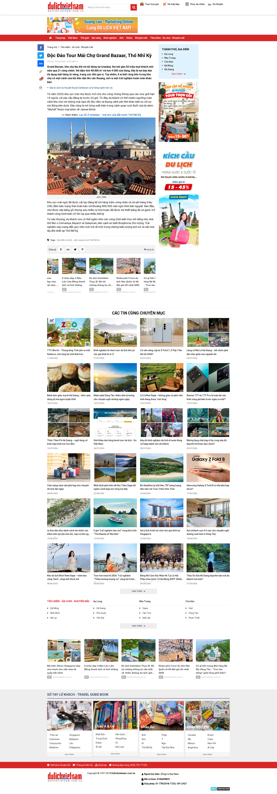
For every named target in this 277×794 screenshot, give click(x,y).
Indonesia (54, 739)
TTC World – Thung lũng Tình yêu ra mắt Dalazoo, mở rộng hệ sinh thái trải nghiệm (68, 354)
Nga (164, 743)
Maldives (54, 747)
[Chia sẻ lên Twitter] (41, 55)
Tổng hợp (60, 38)
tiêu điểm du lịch (64, 240)
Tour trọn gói (152, 4)
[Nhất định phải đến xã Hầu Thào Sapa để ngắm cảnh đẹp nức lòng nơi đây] (115, 467)
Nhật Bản (100, 734)
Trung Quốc (101, 738)
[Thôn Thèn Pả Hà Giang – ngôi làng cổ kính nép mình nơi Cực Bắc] (68, 422)
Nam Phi (212, 743)
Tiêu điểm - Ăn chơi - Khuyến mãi (76, 47)
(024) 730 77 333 (138, 765)
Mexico (191, 743)
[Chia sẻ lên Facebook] (41, 47)
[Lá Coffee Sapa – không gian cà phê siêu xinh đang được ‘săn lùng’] (161, 377)
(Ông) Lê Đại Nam (170, 774)
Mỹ (189, 739)
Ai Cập (211, 747)
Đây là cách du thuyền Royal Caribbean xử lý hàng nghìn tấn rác (81, 87)
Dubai (98, 742)
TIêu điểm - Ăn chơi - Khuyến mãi (167, 38)
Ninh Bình (55, 613)
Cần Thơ (147, 613)
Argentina (193, 747)
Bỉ (143, 743)
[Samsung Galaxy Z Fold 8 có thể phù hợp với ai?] (208, 467)
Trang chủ (52, 47)
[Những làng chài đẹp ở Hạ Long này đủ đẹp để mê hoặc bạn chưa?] (208, 422)
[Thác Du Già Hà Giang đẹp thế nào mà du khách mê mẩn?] (208, 557)
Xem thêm (69, 754)
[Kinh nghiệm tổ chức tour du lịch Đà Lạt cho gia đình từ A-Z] (115, 332)
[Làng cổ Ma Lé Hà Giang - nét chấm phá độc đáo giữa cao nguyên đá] (208, 332)
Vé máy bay (173, 4)
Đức (144, 739)
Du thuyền (218, 4)
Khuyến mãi (141, 38)
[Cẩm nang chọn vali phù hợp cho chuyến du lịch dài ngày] (68, 467)
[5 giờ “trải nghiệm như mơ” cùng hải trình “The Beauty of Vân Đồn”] (115, 512)
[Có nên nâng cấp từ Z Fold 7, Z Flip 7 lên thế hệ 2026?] (161, 332)
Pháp (164, 735)
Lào (71, 743)
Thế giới (84, 38)
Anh (144, 735)
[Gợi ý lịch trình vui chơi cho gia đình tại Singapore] (161, 512)
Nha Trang (170, 58)
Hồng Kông (120, 738)
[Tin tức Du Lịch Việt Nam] (64, 776)
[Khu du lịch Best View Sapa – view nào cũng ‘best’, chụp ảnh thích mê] (68, 557)
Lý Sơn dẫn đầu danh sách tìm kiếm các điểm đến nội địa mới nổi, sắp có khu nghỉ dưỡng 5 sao (68, 534)
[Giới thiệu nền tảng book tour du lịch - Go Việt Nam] (115, 422)
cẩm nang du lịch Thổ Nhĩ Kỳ (87, 240)
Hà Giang (169, 69)
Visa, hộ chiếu (197, 4)
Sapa (145, 608)
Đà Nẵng (168, 65)
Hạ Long (168, 54)
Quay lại (150, 249)
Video (129, 38)
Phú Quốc (101, 613)
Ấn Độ (99, 747)
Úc (116, 742)
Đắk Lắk (146, 618)
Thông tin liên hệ (84, 765)
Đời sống (96, 38)
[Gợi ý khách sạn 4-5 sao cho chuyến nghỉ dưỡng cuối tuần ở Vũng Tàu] (208, 512)
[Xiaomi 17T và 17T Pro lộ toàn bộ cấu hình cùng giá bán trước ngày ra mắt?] (208, 377)
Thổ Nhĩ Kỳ (147, 747)
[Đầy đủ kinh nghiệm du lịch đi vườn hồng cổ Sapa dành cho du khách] (161, 422)
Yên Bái (100, 618)
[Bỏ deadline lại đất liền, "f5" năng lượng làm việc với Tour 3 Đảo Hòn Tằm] (161, 467)
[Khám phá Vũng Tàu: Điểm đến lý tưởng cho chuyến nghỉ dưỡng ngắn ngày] (115, 377)
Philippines (74, 747)
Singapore (74, 735)
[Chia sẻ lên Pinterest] (82, 249)
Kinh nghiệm (110, 38)
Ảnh (121, 38)
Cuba (210, 739)
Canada (192, 735)
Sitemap (102, 765)
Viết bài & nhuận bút (60, 765)
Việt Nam (73, 38)
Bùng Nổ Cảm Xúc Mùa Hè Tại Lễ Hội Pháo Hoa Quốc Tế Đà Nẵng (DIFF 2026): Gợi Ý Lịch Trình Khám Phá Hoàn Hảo (161, 579)
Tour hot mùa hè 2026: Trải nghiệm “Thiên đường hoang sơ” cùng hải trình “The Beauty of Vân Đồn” (114, 579)
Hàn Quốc (120, 734)
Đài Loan (119, 747)
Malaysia (73, 739)
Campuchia (55, 743)
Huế (191, 608)
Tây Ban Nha (168, 747)
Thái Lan (54, 735)
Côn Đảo (168, 61)
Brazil (210, 735)
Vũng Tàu (193, 613)
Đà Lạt (53, 618)
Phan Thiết (194, 618)
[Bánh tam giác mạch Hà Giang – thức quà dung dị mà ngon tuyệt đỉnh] (68, 377)
